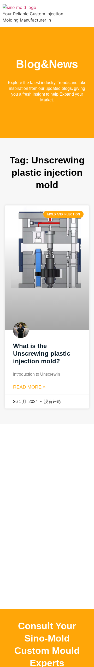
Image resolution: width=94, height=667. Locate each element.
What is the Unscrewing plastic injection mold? (41, 353)
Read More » (29, 387)
